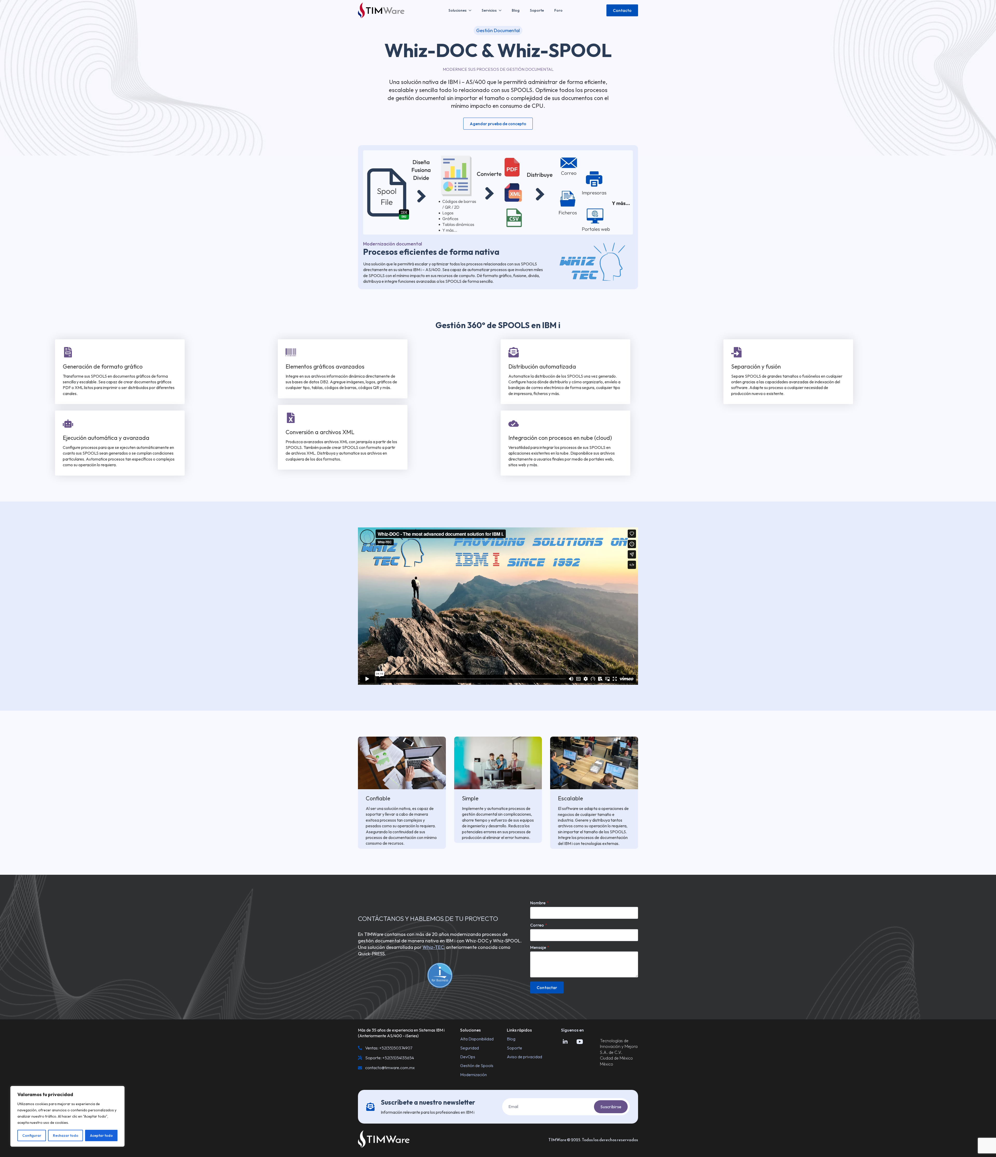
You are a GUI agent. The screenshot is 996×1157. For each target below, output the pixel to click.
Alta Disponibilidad (477, 1038)
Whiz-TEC (433, 947)
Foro (558, 10)
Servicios (489, 10)
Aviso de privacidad (524, 1056)
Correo (538, 925)
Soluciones (457, 10)
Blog (516, 10)
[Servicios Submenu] (502, 10)
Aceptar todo (101, 1135)
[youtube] (579, 1041)
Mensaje (539, 947)
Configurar (31, 1135)
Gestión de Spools (476, 1065)
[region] (67, 1116)
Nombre (539, 903)
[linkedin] (565, 1041)
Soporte (537, 10)
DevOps (467, 1056)
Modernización (473, 1074)
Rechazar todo (65, 1135)
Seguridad (469, 1047)
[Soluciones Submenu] (471, 10)
